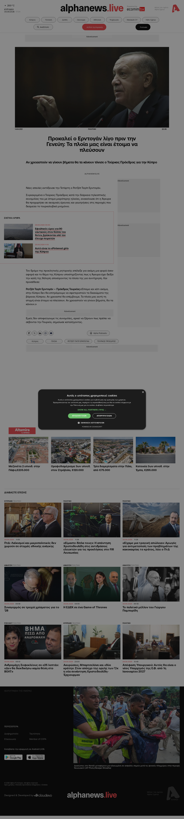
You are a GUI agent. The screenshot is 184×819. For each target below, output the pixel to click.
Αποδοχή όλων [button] (79, 416)
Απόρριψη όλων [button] (104, 416)
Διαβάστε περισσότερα (105, 405)
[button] (92, 410)
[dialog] (92, 409)
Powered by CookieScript (92, 427)
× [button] (143, 392)
